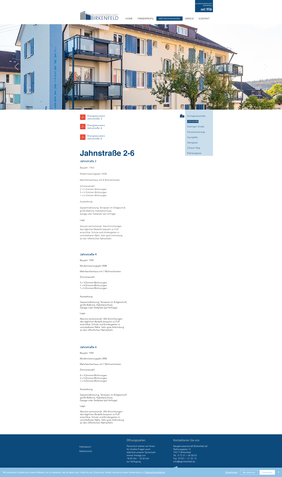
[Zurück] (16, 67)
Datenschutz (85, 451)
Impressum (85, 446)
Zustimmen (267, 472)
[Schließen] (278, 472)
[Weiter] (265, 67)
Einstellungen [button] (231, 472)
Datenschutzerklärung (155, 472)
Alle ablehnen (249, 472)
